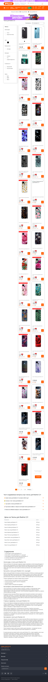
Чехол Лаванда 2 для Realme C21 (24, 402)
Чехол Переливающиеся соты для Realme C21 (24, 377)
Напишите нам (32, 3)
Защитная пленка (10, 34)
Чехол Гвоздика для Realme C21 (24, 454)
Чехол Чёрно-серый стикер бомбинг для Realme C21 (23, 172)
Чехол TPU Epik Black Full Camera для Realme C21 (24, 44)
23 (25, 489)
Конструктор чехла (17, 8)
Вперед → (30, 489)
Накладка (9, 49)
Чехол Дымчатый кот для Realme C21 (38, 197)
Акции (22, 7)
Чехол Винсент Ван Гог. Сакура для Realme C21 (37, 300)
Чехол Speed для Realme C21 (10, 524)
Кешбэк (26, 7)
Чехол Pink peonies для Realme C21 (24, 301)
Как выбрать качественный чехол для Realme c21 (16, 556)
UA (42, 3)
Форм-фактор (7, 45)
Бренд (6, 74)
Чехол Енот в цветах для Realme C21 (37, 429)
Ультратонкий (10, 68)
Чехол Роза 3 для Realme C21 (24, 222)
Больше (38, 476)
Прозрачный (9, 66)
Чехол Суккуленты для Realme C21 (37, 172)
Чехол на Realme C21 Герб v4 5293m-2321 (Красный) (24, 480)
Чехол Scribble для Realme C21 (11, 527)
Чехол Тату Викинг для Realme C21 (24, 120)
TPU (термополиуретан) (11, 58)
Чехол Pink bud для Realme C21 (24, 248)
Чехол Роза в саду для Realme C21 (37, 275)
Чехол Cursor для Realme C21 (11, 542)
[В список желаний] (29, 26)
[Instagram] (8, 673)
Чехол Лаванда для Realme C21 (37, 376)
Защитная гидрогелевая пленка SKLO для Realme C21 (24, 70)
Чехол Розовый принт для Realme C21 (37, 224)
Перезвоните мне (23, 3)
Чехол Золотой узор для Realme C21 (24, 326)
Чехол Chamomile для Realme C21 (24, 198)
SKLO (8, 79)
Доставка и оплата (17, 4)
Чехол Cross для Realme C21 (10, 545)
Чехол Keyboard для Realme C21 (11, 532)
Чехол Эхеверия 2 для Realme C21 (24, 95)
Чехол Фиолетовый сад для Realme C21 (23, 147)
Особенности (7, 63)
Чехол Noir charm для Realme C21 (11, 540)
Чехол (8, 32)
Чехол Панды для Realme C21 (37, 94)
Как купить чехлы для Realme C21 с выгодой (15, 555)
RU (42, 4)
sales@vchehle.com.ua (5, 649)
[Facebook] (2, 673)
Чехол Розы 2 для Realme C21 (37, 248)
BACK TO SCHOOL (29, 8)
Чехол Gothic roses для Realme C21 (12, 537)
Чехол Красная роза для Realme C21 (38, 352)
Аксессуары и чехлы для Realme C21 (13, 553)
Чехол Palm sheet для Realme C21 (37, 326)
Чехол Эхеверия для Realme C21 (38, 69)
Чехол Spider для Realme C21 (10, 522)
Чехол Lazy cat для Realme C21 (11, 530)
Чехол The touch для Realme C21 (11, 535)
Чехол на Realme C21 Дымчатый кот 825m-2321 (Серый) (24, 429)
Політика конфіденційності (5, 679)
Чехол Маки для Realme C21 (23, 273)
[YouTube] (5, 673)
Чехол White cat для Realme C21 (37, 402)
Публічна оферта (15, 679)
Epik (8, 76)
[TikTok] (11, 673)
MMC (8, 77)
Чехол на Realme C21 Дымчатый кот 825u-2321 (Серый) (38, 454)
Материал (7, 53)
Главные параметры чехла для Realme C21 (15, 557)
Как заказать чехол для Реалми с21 (13, 559)
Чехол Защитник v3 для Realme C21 (37, 146)
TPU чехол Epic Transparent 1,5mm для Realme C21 (37, 44)
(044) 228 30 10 (17, 3)
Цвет (6, 40)
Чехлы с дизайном (12, 8)
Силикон (8, 56)
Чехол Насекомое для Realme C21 (24, 352)
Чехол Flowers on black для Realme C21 (37, 121)
